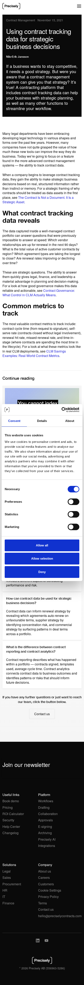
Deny (42, 572)
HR (4, 890)
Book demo (10, 801)
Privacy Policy (48, 896)
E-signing (45, 826)
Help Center (11, 826)
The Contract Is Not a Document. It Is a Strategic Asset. (38, 199)
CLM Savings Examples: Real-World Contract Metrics (34, 353)
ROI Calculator (13, 814)
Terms (42, 903)
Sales (6, 877)
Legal (6, 871)
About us (44, 871)
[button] (79, 6)
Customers (46, 884)
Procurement (11, 884)
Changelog (10, 833)
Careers (44, 877)
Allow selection (42, 558)
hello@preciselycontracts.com (60, 916)
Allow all (42, 545)
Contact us (46, 909)
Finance (8, 903)
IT (3, 896)
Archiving (45, 833)
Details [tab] (42, 421)
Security (8, 820)
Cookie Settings (49, 890)
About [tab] (69, 421)
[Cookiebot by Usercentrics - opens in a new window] (61, 409)
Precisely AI (46, 839)
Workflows (45, 801)
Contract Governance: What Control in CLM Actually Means (38, 292)
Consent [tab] (14, 421)
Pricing (7, 807)
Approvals (45, 820)
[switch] (73, 501)
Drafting (44, 807)
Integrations (46, 845)
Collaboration (48, 814)
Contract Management (20, 20)
